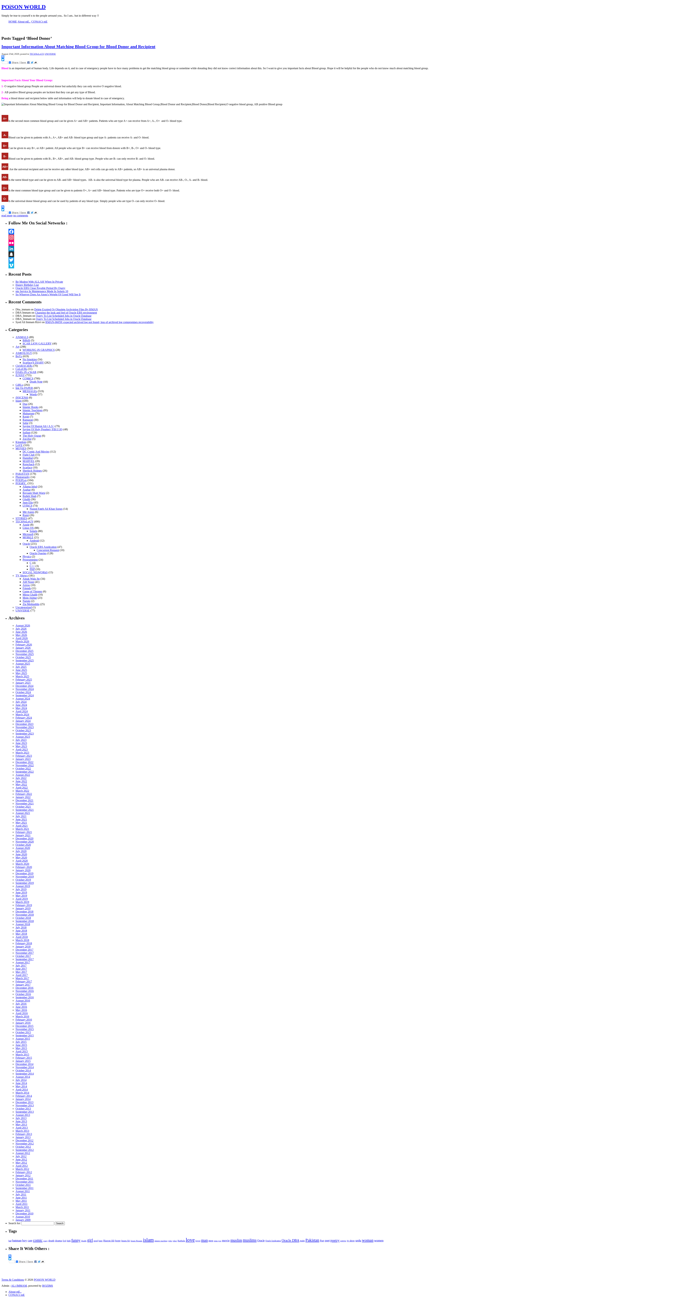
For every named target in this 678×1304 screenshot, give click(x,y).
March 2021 (22, 828)
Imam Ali (125, 1241)
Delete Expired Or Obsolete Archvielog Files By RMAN (66, 309)
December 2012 (24, 1140)
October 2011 (23, 1184)
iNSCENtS (22, 397)
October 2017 (23, 956)
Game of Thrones (32, 591)
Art (17, 346)
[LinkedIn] (342, 248)
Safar (25, 422)
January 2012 (23, 1175)
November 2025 (25, 654)
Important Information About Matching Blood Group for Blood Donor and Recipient (78, 46)
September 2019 (25, 882)
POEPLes (21, 480)
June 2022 (21, 781)
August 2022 (23, 774)
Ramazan (28, 419)
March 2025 (22, 676)
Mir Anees (28, 511)
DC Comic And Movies (36, 451)
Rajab (26, 416)
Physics (27, 556)
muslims (250, 1240)
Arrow (26, 585)
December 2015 (24, 1025)
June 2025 (21, 670)
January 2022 (23, 797)
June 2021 (21, 819)
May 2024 (21, 708)
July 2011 (21, 1194)
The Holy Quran (32, 435)
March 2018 (22, 940)
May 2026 (21, 635)
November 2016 (25, 991)
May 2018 (21, 933)
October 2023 (23, 730)
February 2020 (24, 867)
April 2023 (22, 749)
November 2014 (25, 1067)
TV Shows (22, 575)
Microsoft (28, 534)
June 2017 (21, 968)
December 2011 (24, 1178)
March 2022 (22, 790)
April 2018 (22, 936)
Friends (27, 588)
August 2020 (23, 847)
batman (17, 1240)
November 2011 (25, 1181)
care (30, 1240)
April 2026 (22, 638)
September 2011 (25, 1188)
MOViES (21, 448)
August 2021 (23, 813)
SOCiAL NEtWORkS (35, 572)
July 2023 (21, 739)
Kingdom (21, 442)
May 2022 (21, 784)
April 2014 (22, 1089)
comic (38, 1240)
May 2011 (21, 1200)
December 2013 (24, 1102)
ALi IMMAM (19, 1285)
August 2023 (23, 736)
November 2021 (25, 803)
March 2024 (22, 714)
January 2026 (23, 647)
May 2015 (21, 1048)
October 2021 (23, 806)
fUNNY (20, 375)
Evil (64, 1241)
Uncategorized (24, 607)
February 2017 (24, 981)
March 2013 (22, 1130)
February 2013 (24, 1134)
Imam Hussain (136, 1241)
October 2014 (23, 1070)
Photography (23, 477)
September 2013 (25, 1111)
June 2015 (21, 1045)
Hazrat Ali (108, 1240)
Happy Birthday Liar (27, 284)
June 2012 (21, 1159)
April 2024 (22, 711)
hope (118, 1240)
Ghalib (26, 499)
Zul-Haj (27, 438)
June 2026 (21, 631)
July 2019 (21, 889)
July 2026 (21, 628)
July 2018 (21, 927)
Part (322, 1240)
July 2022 (21, 778)
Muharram (28, 413)
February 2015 (24, 1057)
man (204, 1240)
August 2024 (23, 698)
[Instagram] (342, 237)
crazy (45, 1241)
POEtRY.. (21, 483)
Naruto (26, 600)
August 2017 (23, 962)
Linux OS (28, 527)
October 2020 (23, 844)
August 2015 (23, 1038)
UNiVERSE (50, 54)
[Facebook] (342, 231)
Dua (25, 403)
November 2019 (25, 876)
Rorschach (28, 464)
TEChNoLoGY (37, 54)
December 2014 (24, 1064)
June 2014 (21, 1083)
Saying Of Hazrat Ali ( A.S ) (38, 426)
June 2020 (21, 854)
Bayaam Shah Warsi (34, 492)
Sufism (26, 432)
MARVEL (28, 461)
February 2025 (24, 679)
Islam (19, 400)
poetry (335, 1240)
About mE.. (15, 1291)
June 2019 (21, 892)
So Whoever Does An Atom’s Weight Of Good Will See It (48, 294)
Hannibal (28, 457)
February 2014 (24, 1095)
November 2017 (25, 952)
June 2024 (21, 704)
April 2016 (22, 1013)
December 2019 (24, 873)
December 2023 (24, 724)
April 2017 (22, 975)
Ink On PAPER (24, 388)
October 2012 (23, 1146)
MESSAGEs (30, 391)
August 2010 (23, 1216)
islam (148, 1240)
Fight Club (29, 454)
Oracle (26, 543)
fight (69, 1241)
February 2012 (24, 1172)
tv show (351, 1240)
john (170, 1241)
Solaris (33, 531)
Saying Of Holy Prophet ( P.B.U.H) (43, 429)
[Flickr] (342, 243)
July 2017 (21, 965)
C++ (32, 566)
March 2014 (22, 1092)
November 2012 (25, 1143)
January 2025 (23, 682)
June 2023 (21, 743)
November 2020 (25, 841)
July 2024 (21, 701)
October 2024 (23, 692)
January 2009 (23, 1219)
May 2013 (21, 1124)
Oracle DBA (290, 1240)
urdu (358, 1240)
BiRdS (26, 340)
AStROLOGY (24, 353)
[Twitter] (342, 260)
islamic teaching (161, 1241)
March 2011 (22, 1207)
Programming (30, 559)
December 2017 (24, 949)
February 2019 (24, 905)
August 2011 (23, 1191)
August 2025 (23, 663)
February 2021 (24, 832)
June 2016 (21, 1006)
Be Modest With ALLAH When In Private (39, 281)
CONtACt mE (16, 1294)
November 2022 (25, 765)
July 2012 (21, 1156)
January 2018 (23, 946)
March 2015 (22, 1054)
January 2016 (23, 1022)
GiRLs (19, 384)
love (190, 1240)
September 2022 (25, 771)
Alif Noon (28, 581)
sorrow (343, 1241)
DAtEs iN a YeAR (26, 372)
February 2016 (24, 1019)
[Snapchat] (342, 254)
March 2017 (22, 978)
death (51, 1240)
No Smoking (30, 359)
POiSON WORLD (23, 7)
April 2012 (22, 1165)
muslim (236, 1240)
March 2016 (22, 1016)
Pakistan (312, 1240)
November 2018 (25, 914)
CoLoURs (21, 368)
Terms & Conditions (12, 1279)
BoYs (19, 356)
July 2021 (21, 816)
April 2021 (22, 825)
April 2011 (22, 1203)
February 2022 (24, 793)
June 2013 (21, 1121)
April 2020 (22, 860)
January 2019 (23, 908)
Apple (26, 524)
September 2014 (25, 1073)
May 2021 (21, 822)
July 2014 (21, 1080)
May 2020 (21, 857)
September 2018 (25, 921)
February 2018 (24, 943)
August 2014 (23, 1076)
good (96, 1241)
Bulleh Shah (29, 496)
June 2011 (21, 1197)
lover (197, 1240)
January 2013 (23, 1137)
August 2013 (23, 1114)
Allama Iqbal (30, 486)
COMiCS (28, 378)
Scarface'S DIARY (33, 362)
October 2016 (23, 994)
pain (302, 1240)
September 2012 (25, 1149)
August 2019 (23, 886)
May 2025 (21, 673)
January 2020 (23, 870)
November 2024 (25, 689)
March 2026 (22, 641)
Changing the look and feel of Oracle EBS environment (66, 312)
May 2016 (21, 1010)
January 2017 (23, 984)
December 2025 (24, 650)
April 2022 (22, 787)
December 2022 (24, 762)
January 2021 (23, 835)
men (211, 1240)
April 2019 (22, 898)
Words (33, 394)
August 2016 (23, 1000)
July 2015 (21, 1041)
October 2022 (23, 768)
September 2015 (25, 1035)
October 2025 (23, 657)
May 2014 (21, 1086)
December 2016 (24, 987)
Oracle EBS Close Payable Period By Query (40, 288)
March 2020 (22, 863)
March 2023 (22, 752)
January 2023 (23, 759)
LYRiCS (27, 505)
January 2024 (23, 720)
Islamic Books (30, 407)
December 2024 (24, 685)
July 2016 (21, 1003)
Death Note (36, 381)
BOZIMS (47, 1285)
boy (24, 1240)
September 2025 (25, 660)
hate (101, 1240)
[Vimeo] (342, 265)
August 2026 (23, 625)
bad (9, 1241)
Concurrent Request (48, 550)
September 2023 (25, 733)
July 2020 (21, 851)
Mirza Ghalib (30, 594)
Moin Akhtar (30, 597)
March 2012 (22, 1169)
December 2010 (24, 1213)
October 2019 (23, 879)
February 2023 (24, 755)
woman (367, 1240)
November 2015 (25, 1029)
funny (75, 1240)
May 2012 (21, 1162)
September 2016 (25, 997)
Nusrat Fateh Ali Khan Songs (46, 508)
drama (58, 1240)
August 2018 (23, 924)
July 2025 (21, 666)
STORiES (21, 518)
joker (175, 1241)
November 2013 (25, 1105)
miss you (217, 1241)
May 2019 (21, 895)
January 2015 (23, 1060)
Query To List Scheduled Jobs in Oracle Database (63, 315)
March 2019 (22, 902)
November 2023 (25, 727)
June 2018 (21, 930)
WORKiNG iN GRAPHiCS (39, 349)
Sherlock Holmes (32, 470)
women (378, 1240)
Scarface (27, 467)
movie (226, 1240)
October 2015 (23, 1032)
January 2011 (23, 1210)
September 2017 (25, 959)
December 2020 (24, 838)
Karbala (181, 1241)
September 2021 (25, 809)
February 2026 (24, 644)
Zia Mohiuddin (31, 604)
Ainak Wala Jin (31, 578)
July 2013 (21, 1118)
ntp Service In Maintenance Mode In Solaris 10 (42, 291)
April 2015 (22, 1051)
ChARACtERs (24, 365)
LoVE (19, 445)
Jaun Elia (28, 502)
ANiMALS (22, 337)
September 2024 (25, 695)
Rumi (26, 515)
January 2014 (23, 1099)
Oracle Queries (38, 553)
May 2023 (21, 746)
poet (327, 1240)
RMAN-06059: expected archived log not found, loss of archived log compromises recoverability (99, 322)
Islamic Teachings (33, 410)
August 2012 (23, 1153)
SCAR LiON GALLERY (37, 343)
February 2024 (24, 717)
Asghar (27, 489)
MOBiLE (28, 537)
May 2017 (21, 971)
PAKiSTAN (22, 473)
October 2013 (23, 1108)
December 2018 (24, 911)
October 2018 (23, 917)
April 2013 (22, 1127)
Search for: (14, 1223)
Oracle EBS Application (43, 546)
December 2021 (24, 800)
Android (34, 540)
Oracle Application (273, 1241)
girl (90, 1240)
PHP (32, 569)
